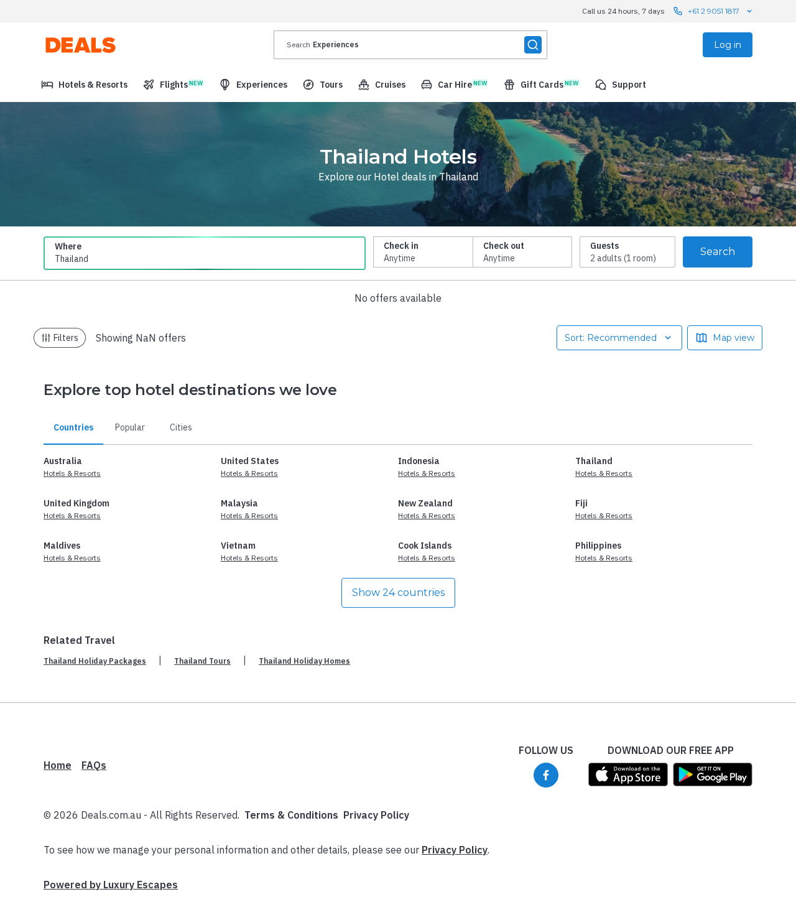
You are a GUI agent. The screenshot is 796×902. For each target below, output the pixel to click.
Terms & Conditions (291, 815)
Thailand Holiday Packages (95, 661)
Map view (733, 337)
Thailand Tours (202, 661)
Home (58, 765)
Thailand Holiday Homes (304, 661)
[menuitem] (84, 84)
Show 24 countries (398, 592)
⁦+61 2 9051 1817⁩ (713, 11)
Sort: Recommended (611, 337)
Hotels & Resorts (72, 473)
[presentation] (410, 44)
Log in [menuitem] (727, 44)
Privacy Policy (376, 815)
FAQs (93, 765)
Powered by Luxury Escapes (111, 884)
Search (717, 252)
